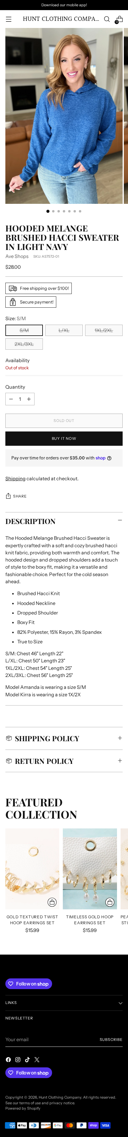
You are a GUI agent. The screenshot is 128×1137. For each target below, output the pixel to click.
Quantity (15, 387)
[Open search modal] (107, 19)
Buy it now (64, 438)
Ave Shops (17, 256)
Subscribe (111, 1039)
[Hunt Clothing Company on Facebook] (9, 1060)
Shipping (15, 478)
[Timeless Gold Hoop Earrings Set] (90, 868)
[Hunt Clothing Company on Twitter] (37, 1060)
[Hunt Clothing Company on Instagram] (18, 1060)
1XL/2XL (104, 330)
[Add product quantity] (29, 399)
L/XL (64, 330)
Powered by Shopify (22, 1108)
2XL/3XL (24, 344)
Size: (15, 318)
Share (19, 496)
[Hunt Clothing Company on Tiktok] (28, 1060)
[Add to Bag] (52, 902)
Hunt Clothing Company (60, 1097)
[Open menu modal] (8, 19)
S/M (24, 330)
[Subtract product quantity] (11, 399)
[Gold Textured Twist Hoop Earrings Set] (32, 868)
